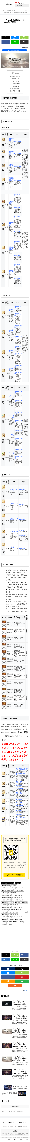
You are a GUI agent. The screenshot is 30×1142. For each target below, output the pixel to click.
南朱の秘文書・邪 (7, 900)
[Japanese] (18, 2)
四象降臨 (19, 883)
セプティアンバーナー (23, 888)
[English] (16, 2)
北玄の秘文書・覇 (7, 895)
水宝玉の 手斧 (20, 909)
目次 (12, 73)
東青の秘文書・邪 (18, 907)
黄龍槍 (10, 924)
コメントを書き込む (15, 1106)
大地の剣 (12, 902)
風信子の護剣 (19, 919)
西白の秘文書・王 (14, 914)
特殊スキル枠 (16, 86)
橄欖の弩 (13, 909)
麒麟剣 (4, 921)
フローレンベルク (20, 890)
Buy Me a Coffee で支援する (14, 875)
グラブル (12, 883)
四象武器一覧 (15, 79)
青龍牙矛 (5, 919)
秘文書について (16, 88)
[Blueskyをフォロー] (8, 972)
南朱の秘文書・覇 (18, 897)
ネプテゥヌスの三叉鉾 (8, 890)
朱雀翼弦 (5, 904)
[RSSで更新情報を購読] (15, 985)
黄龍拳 (4, 924)
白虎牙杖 (25, 912)
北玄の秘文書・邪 (18, 895)
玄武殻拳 (5, 912)
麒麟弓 (10, 921)
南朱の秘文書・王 (7, 897)
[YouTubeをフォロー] (22, 977)
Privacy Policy (26, 1137)
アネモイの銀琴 (6, 885)
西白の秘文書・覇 (7, 917)
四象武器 (16, 900)
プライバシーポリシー (8, 1122)
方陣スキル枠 (16, 83)
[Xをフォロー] (22, 968)
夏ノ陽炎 (5, 902)
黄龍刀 (21, 921)
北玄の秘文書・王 (14, 892)
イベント (5, 883)
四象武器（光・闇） (15, 91)
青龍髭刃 (12, 919)
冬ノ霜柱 (5, 892)
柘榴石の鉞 (5, 909)
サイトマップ (22, 1122)
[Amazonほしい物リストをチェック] (8, 981)
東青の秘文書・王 (14, 904)
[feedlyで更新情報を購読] (22, 981)
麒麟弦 (15, 921)
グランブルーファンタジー (9, 888)
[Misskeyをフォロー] (22, 972)
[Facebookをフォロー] (8, 977)
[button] (24, 42)
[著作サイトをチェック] (8, 968)
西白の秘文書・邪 (18, 917)
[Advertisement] (15, 29)
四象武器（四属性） (15, 76)
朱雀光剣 (25, 902)
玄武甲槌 (12, 912)
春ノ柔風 (18, 902)
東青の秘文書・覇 (7, 907)
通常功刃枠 (16, 81)
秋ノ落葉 (5, 914)
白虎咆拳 (18, 912)
